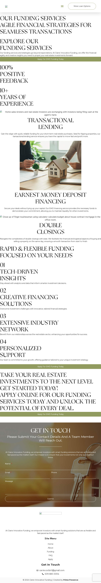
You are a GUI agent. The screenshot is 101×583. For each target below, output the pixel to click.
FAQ (50, 555)
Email (7, 472)
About (50, 548)
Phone (54, 472)
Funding (50, 552)
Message (9, 481)
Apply (50, 559)
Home (50, 544)
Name (8, 464)
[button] (62, 6)
